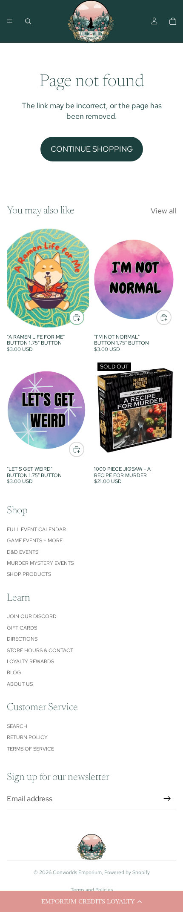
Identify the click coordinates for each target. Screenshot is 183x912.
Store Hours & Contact (40, 650)
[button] (91, 901)
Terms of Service (30, 748)
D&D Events (22, 552)
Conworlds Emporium (77, 872)
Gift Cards (22, 627)
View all (163, 211)
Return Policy (27, 737)
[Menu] (10, 21)
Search (17, 726)
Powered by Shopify (127, 872)
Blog (14, 672)
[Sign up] (167, 799)
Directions (22, 639)
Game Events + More (35, 540)
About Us (20, 684)
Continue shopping (92, 149)
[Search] (28, 21)
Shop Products (29, 574)
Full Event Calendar (36, 529)
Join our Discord (32, 616)
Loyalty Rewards (30, 661)
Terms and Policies (92, 889)
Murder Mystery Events (40, 563)
